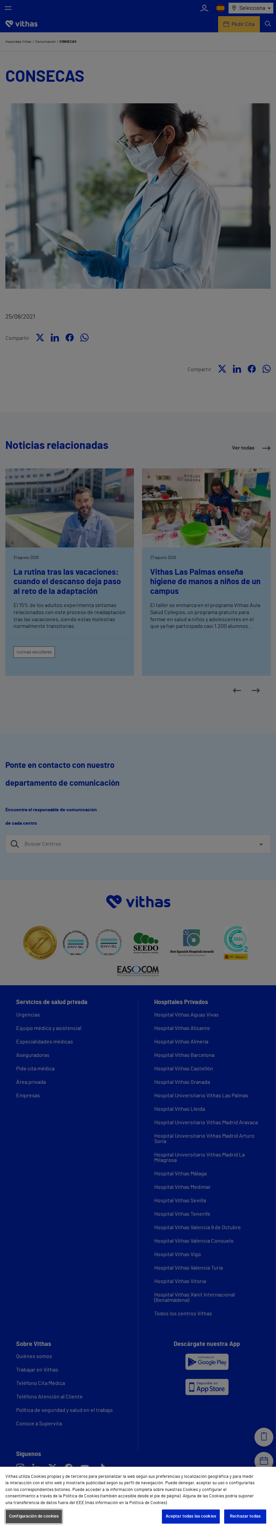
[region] (138, 1498)
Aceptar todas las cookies (191, 1516)
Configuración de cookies (34, 1516)
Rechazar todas (245, 1516)
